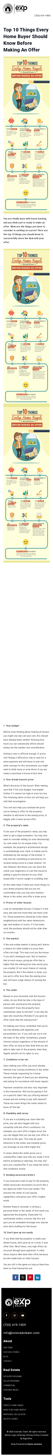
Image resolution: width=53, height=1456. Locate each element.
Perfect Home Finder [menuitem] (13, 1405)
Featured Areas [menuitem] (10, 1390)
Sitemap (22, 1435)
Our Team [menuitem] (7, 1347)
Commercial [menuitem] (9, 1385)
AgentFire (27, 1438)
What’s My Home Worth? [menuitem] (14, 1410)
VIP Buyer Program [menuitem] (12, 1376)
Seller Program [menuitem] (11, 1381)
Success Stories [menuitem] (11, 1352)
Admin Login (10, 1435)
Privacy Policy (33, 1435)
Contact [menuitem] (7, 1361)
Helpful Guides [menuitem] (10, 1419)
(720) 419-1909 (42, 15)
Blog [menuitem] (5, 1356)
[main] (26, 654)
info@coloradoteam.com (21, 1333)
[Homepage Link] (15, 8)
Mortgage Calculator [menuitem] (14, 1414)
